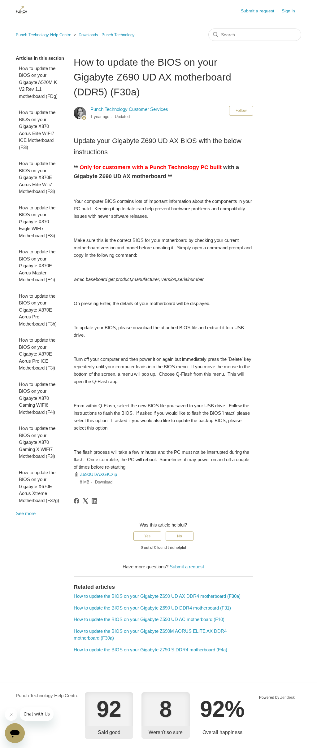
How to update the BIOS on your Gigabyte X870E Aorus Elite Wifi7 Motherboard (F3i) (37, 177)
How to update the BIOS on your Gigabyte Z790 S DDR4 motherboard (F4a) (150, 649)
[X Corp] (85, 501)
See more (26, 513)
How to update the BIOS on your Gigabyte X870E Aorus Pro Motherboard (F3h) (38, 309)
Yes (147, 536)
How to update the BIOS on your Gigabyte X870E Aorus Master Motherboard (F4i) (37, 265)
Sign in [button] (288, 10)
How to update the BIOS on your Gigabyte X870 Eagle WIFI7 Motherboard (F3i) (37, 221)
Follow (241, 110)
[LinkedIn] (94, 501)
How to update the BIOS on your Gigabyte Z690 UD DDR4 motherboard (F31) (152, 607)
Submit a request (257, 10)
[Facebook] (76, 501)
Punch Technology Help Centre (43, 35)
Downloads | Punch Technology (107, 35)
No (179, 536)
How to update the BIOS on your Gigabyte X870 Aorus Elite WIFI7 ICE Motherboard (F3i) (37, 130)
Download (103, 482)
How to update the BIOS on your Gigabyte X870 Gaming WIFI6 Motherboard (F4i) (37, 398)
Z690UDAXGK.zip (98, 474)
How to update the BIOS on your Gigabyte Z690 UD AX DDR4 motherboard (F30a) (157, 596)
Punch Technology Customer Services (129, 109)
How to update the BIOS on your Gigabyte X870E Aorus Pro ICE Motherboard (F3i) (37, 353)
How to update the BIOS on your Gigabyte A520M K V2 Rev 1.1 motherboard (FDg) (38, 82)
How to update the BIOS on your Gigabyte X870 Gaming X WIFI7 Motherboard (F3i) (37, 442)
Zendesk (287, 697)
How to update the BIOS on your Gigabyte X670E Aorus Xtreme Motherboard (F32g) (39, 486)
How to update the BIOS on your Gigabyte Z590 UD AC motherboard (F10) (149, 619)
